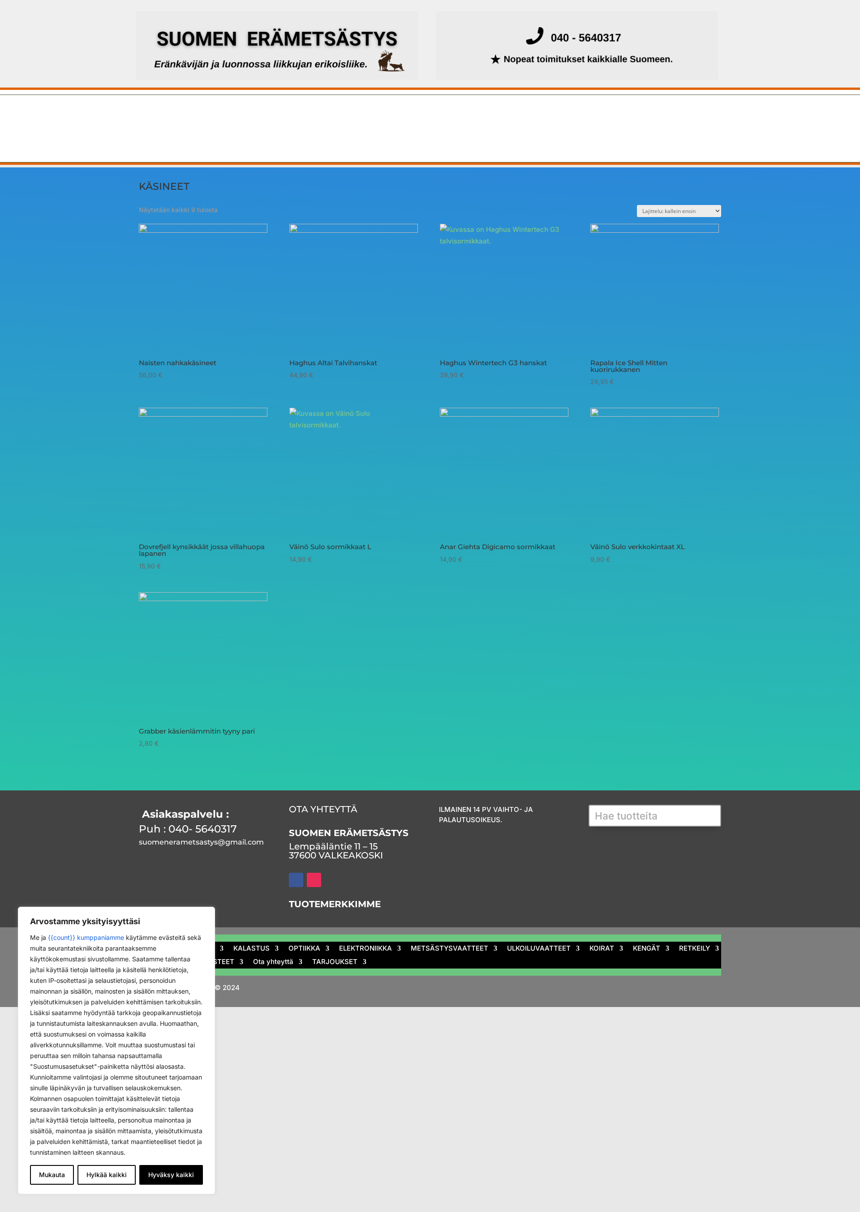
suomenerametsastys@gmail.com (201, 842)
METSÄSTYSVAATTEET (469, 115)
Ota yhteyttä (334, 136)
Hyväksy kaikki (171, 1174)
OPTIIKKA (308, 115)
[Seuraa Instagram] (314, 880)
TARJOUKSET (404, 136)
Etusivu (138, 115)
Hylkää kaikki (106, 1174)
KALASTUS (251, 115)
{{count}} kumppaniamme (86, 937)
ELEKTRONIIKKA (375, 115)
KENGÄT (682, 115)
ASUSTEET (269, 136)
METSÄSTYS (187, 115)
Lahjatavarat (203, 136)
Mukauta (52, 1174)
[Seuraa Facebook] (296, 880)
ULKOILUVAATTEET (566, 115)
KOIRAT (633, 115)
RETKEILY (142, 136)
